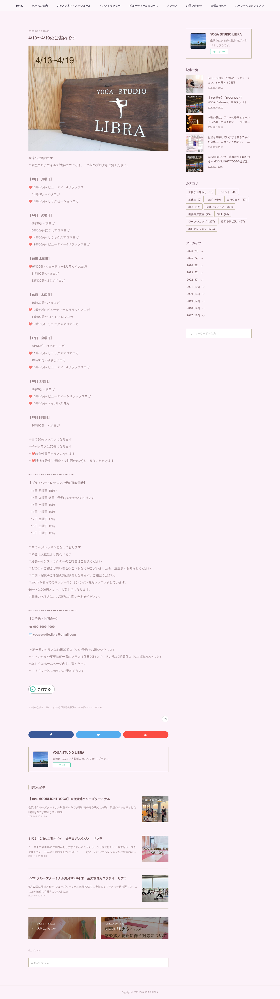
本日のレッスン (201, 229)
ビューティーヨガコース (143, 5)
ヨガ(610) (33, 707)
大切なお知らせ (200, 192)
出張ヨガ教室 (218, 5)
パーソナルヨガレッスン (249, 5)
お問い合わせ (194, 5)
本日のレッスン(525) (91, 707)
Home (19, 5)
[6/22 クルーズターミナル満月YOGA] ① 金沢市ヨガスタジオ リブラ (77, 878)
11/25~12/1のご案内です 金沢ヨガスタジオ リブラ (65, 838)
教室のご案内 (40, 5)
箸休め (194, 199)
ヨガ (214, 199)
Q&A (223, 214)
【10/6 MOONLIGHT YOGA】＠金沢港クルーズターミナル (69, 798)
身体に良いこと (219, 206)
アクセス (172, 5)
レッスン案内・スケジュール (74, 5)
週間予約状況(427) (70, 707)
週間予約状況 (233, 221)
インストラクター (110, 5)
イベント (227, 192)
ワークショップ (201, 221)
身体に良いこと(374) (49, 707)
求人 (194, 206)
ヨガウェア (237, 199)
